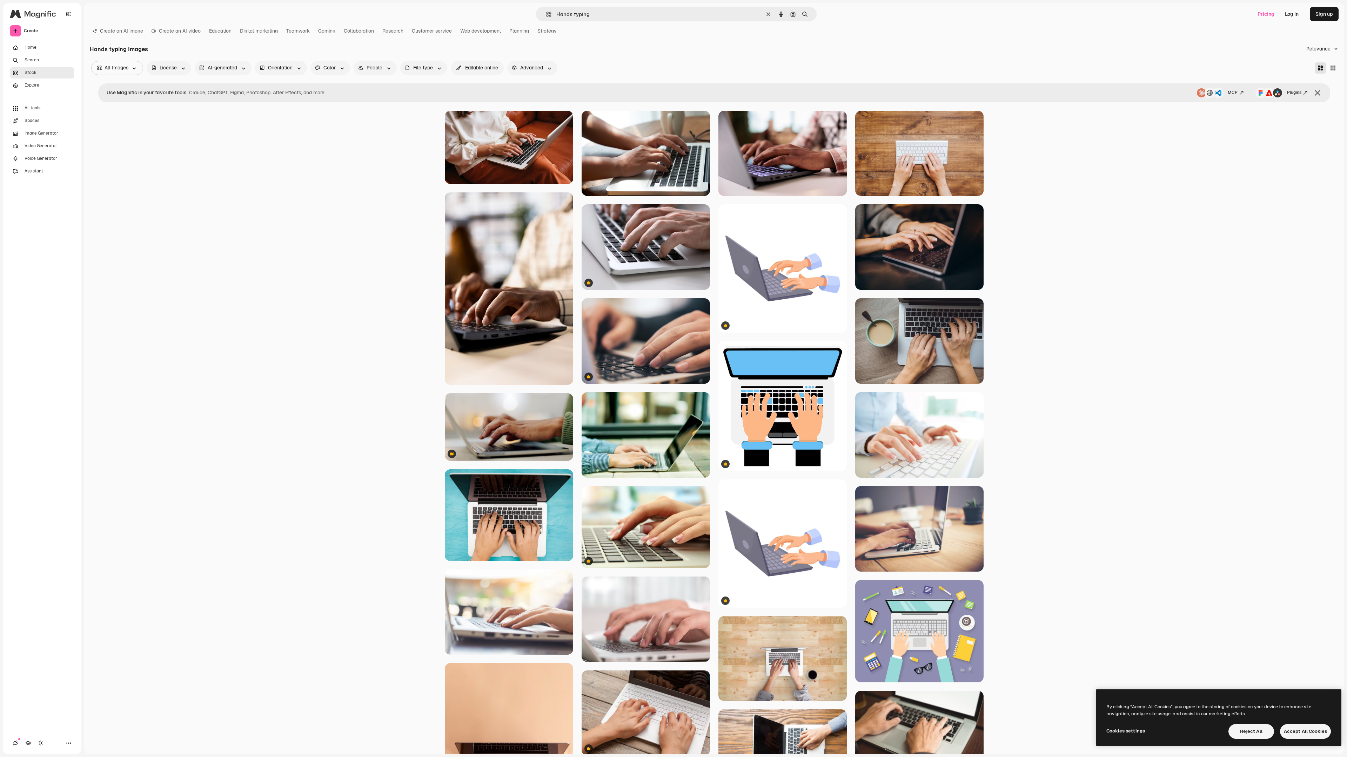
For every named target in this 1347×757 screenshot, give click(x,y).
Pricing (1266, 14)
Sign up (1324, 14)
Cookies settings (1125, 731)
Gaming (326, 31)
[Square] (1333, 68)
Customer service (432, 31)
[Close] (1317, 93)
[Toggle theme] (40, 743)
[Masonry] (1320, 68)
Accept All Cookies (1305, 731)
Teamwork (298, 31)
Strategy (547, 31)
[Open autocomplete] (546, 14)
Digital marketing (259, 31)
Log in (1292, 14)
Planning (519, 31)
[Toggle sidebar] (68, 14)
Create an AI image (121, 31)
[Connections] (15, 743)
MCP (1233, 92)
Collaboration (359, 31)
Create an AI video (180, 31)
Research (392, 31)
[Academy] (28, 743)
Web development (480, 31)
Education (220, 31)
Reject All (1251, 731)
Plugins (1294, 92)
